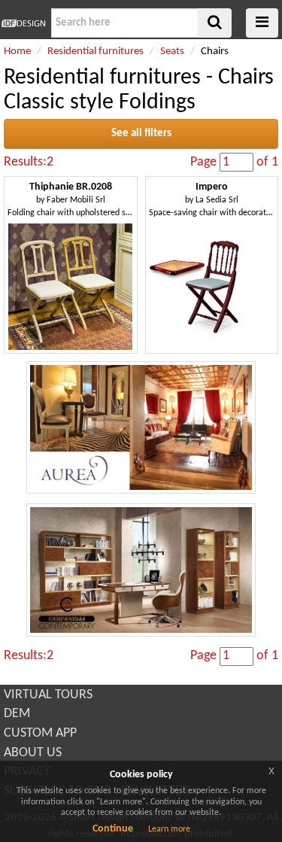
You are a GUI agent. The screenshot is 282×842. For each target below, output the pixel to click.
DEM (17, 714)
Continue (112, 828)
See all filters (141, 133)
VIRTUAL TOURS (48, 695)
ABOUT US (33, 753)
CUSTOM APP (40, 733)
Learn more (169, 829)
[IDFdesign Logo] (23, 23)
